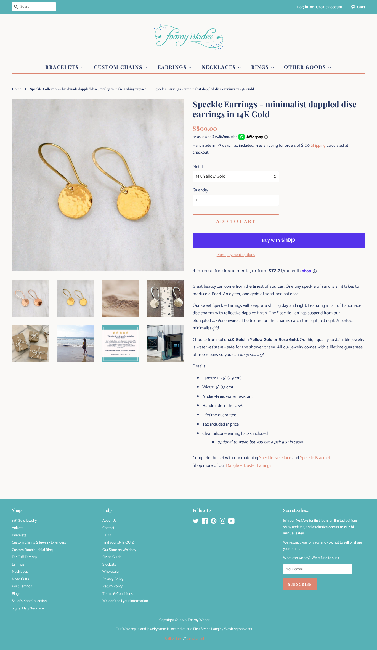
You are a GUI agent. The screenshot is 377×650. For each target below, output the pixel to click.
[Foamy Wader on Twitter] (196, 522)
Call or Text (173, 638)
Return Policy (112, 586)
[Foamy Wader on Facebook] (204, 522)
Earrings (173, 67)
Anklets (17, 528)
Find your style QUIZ (118, 542)
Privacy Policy (112, 579)
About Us (109, 521)
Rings (261, 67)
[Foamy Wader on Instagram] (222, 522)
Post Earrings (22, 586)
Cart (361, 6)
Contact (108, 528)
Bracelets (62, 67)
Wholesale (110, 572)
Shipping (318, 145)
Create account (329, 6)
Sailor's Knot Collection (29, 601)
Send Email (195, 638)
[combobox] (34, 6)
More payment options (236, 254)
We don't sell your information (125, 601)
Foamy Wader (198, 620)
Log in (302, 6)
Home (16, 89)
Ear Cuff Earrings (24, 557)
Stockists (109, 564)
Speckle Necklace (275, 458)
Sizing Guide (111, 557)
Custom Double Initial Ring (32, 550)
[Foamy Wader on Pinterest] (214, 522)
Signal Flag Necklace (28, 608)
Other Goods (306, 67)
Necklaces (220, 67)
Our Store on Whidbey (119, 550)
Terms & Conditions (117, 594)
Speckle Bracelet (315, 458)
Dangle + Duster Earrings (248, 465)
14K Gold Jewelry (24, 521)
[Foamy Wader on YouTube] (231, 522)
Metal (198, 167)
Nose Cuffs (20, 579)
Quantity (200, 190)
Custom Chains (119, 67)
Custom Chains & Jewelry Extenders (39, 542)
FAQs (106, 535)
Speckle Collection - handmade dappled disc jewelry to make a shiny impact (88, 89)
